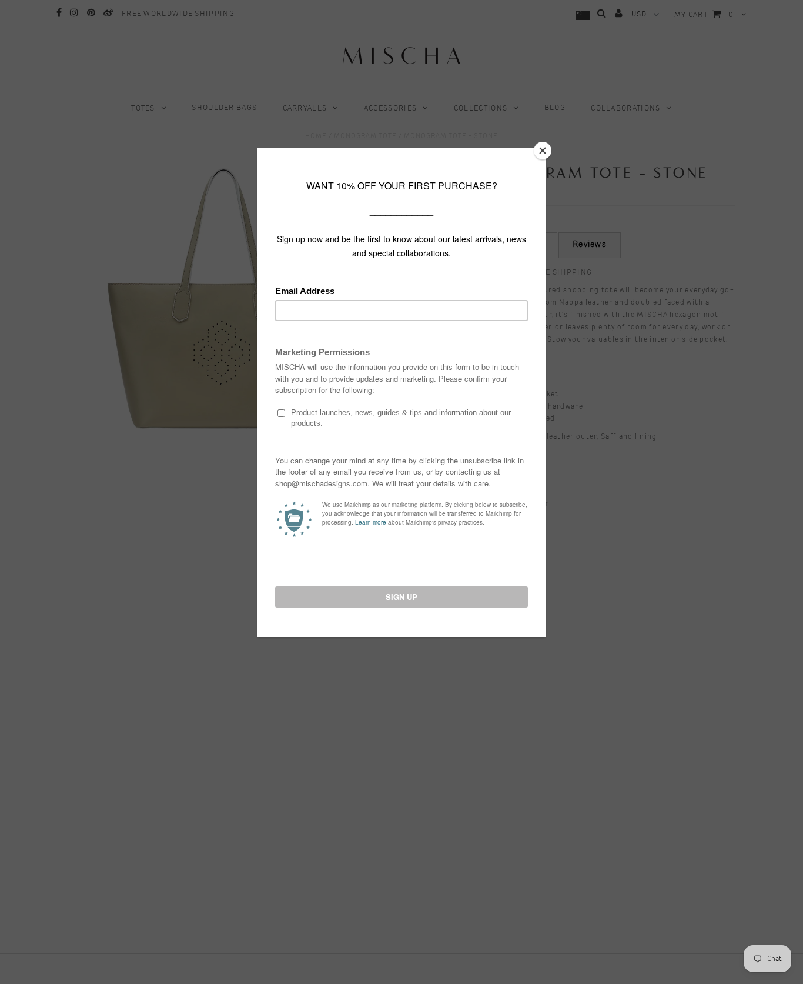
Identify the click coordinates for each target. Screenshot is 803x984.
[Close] (542, 150)
